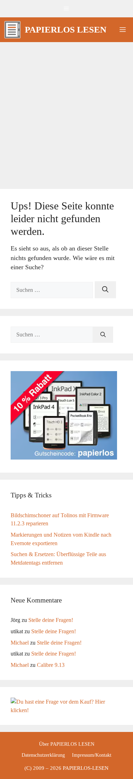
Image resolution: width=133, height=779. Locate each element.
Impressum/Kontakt (91, 755)
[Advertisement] (66, 112)
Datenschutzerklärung (43, 755)
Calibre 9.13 (51, 665)
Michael (20, 643)
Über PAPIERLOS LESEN (66, 744)
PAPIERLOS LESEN (65, 29)
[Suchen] (105, 289)
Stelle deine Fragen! (50, 620)
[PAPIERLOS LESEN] (12, 29)
